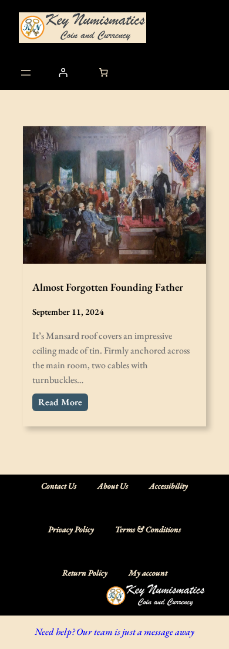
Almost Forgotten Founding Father (107, 287)
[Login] (63, 73)
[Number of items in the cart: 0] (104, 73)
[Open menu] (26, 73)
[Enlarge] (190, 599)
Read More (60, 402)
